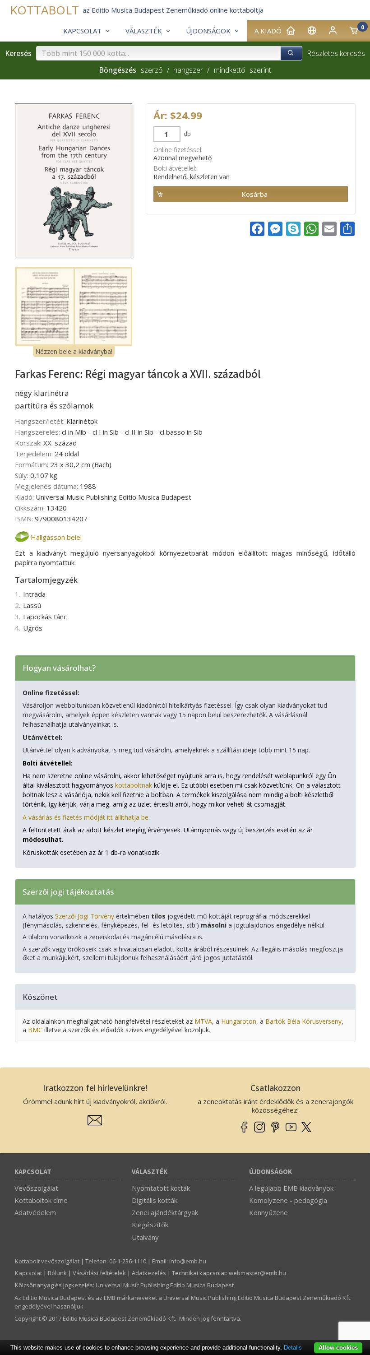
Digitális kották (154, 1200)
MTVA (203, 1021)
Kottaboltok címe (41, 1200)
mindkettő (229, 70)
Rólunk (57, 1273)
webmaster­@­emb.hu (257, 1273)
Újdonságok (270, 1172)
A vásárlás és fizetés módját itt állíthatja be (85, 817)
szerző (151, 70)
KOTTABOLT (44, 10)
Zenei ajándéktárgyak (165, 1212)
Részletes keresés (336, 53)
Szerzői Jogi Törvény (84, 916)
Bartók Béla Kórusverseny (303, 1021)
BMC (35, 1030)
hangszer (188, 70)
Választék (149, 1172)
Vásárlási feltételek (99, 1273)
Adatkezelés (149, 1273)
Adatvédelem (35, 1212)
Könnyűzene (268, 1212)
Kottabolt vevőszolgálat (47, 1261)
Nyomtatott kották (161, 1188)
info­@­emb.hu (187, 1261)
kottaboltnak (133, 785)
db (186, 134)
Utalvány (145, 1237)
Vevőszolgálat (36, 1188)
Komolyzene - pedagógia (288, 1200)
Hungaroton (238, 1021)
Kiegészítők (150, 1224)
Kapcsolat (32, 1172)
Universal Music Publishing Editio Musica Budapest (165, 1285)
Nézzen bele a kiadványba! (73, 351)
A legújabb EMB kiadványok (291, 1188)
